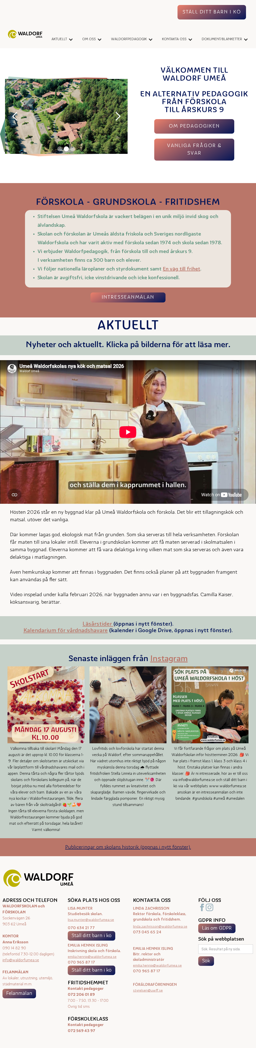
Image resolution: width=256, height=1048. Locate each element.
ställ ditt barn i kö (211, 12)
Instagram (169, 659)
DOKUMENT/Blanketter (222, 39)
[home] (25, 35)
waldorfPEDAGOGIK (129, 39)
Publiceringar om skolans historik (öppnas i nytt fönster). (128, 847)
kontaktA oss (174, 39)
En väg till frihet (181, 269)
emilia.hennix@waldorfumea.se (92, 957)
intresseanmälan (128, 297)
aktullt (59, 39)
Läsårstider (97, 624)
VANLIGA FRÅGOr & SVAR (194, 149)
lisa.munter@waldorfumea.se (91, 920)
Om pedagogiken (194, 126)
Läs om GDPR (217, 928)
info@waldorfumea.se (20, 960)
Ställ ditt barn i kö (92, 935)
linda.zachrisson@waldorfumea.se (160, 927)
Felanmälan (19, 993)
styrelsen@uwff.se (148, 991)
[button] (60, 39)
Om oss (89, 39)
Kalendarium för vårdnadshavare (66, 631)
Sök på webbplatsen (221, 939)
